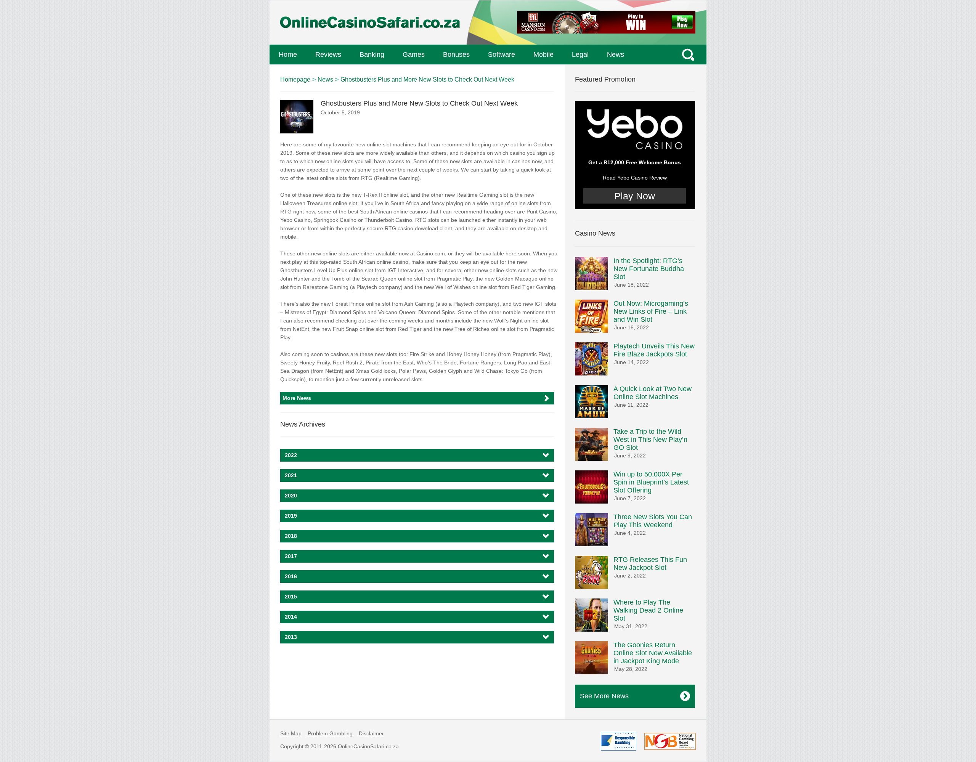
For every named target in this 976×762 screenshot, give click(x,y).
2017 (291, 556)
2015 (291, 597)
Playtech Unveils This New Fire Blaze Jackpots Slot (654, 350)
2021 (291, 475)
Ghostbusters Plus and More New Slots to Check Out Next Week (427, 79)
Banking (372, 54)
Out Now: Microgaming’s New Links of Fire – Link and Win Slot (650, 311)
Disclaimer (371, 733)
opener (689, 54)
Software (501, 54)
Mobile (543, 54)
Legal (580, 54)
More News (297, 398)
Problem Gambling (330, 733)
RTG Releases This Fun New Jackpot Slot (650, 563)
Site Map (291, 733)
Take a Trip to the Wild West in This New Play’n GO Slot (650, 439)
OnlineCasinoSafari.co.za (368, 746)
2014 (291, 617)
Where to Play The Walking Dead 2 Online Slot (648, 610)
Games (414, 54)
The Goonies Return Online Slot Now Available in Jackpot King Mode (652, 653)
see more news (604, 696)
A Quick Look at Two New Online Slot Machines (652, 393)
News (615, 54)
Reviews (328, 54)
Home (288, 54)
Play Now (634, 196)
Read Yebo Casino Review (635, 178)
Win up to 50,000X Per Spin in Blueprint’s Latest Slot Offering (651, 482)
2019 (291, 516)
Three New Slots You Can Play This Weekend (652, 521)
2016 (291, 576)
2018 (291, 536)
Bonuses (456, 54)
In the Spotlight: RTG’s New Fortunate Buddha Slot (648, 269)
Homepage (295, 79)
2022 (291, 455)
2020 (291, 495)
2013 (291, 637)
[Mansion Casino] (606, 24)
